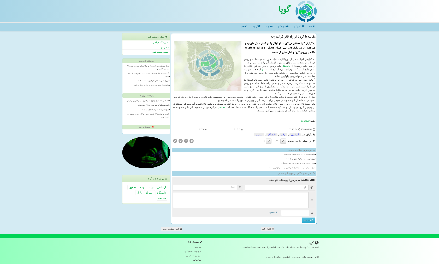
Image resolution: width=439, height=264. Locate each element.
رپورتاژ (149, 192)
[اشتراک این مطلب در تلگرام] (191, 141)
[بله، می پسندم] (283, 141)
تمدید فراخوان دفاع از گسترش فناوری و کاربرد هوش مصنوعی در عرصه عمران (148, 115)
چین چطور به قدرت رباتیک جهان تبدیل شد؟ (301, 159)
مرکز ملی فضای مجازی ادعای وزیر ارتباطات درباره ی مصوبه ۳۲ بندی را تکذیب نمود (148, 67)
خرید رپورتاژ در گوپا (193, 256)
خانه (311, 27)
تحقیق (242, 27)
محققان (222, 107)
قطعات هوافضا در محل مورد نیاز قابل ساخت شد (299, 155)
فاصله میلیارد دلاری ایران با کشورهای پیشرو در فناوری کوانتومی (148, 101)
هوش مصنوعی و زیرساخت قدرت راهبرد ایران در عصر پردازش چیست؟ (292, 168)
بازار (139, 192)
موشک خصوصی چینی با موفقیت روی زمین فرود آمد (298, 164)
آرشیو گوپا (298, 27)
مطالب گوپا (197, 260)
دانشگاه (286, 66)
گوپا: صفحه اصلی (171, 229)
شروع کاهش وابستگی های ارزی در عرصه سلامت (153, 81)
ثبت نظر (307, 220)
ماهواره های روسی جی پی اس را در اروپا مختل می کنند (151, 86)
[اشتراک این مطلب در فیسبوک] (186, 141)
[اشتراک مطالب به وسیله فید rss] (175, 141)
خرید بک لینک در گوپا (193, 252)
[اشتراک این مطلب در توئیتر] (180, 141)
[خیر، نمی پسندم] (268, 141)
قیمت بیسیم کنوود (160, 52)
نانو (263, 69)
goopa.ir (305, 121)
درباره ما (197, 248)
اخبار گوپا (267, 229)
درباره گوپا (282, 27)
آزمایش (255, 27)
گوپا (285, 11)
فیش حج (165, 47)
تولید (283, 134)
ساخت (162, 197)
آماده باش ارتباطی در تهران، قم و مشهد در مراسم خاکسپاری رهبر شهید (148, 75)
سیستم (259, 134)
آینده (268, 27)
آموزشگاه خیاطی (161, 42)
